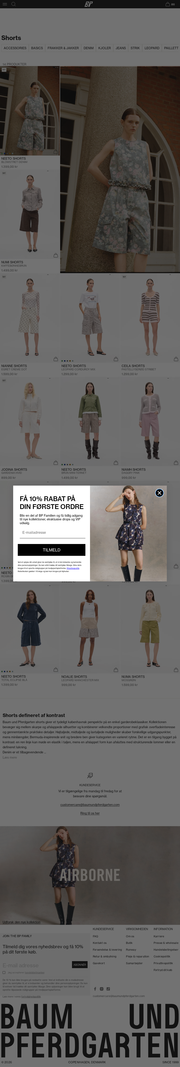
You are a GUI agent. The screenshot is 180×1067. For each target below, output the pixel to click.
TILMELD (51, 549)
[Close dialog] (159, 493)
